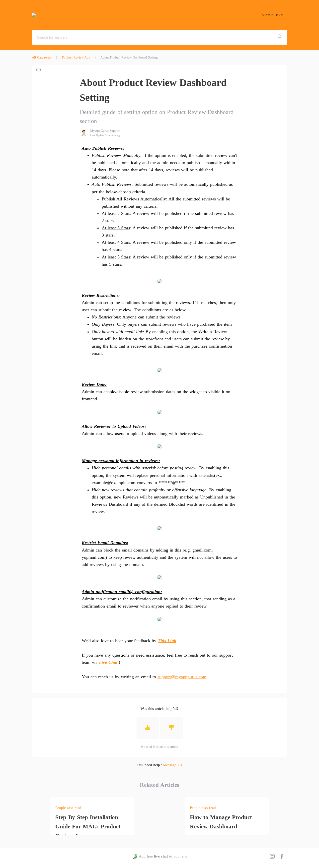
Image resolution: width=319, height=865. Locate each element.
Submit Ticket (272, 15)
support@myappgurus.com (182, 676)
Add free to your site (163, 856)
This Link (167, 640)
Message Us (172, 765)
